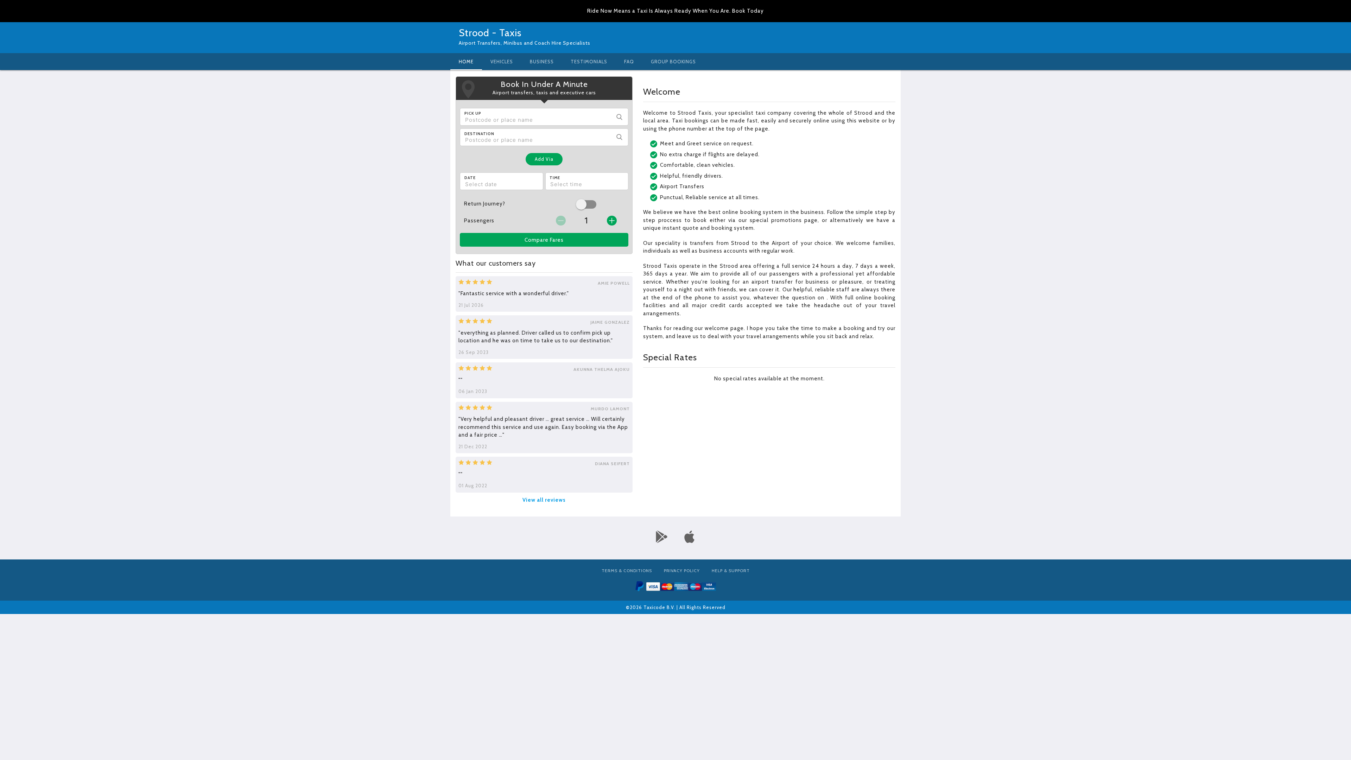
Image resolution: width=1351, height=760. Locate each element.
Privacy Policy (682, 570)
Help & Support (731, 570)
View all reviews (544, 500)
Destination (479, 133)
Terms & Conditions (627, 570)
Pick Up (472, 113)
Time (555, 177)
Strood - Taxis (490, 33)
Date (470, 177)
